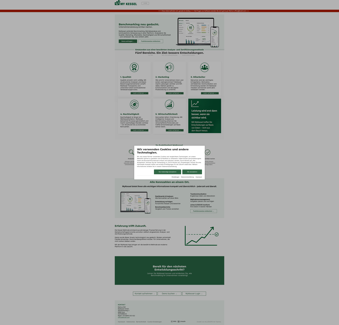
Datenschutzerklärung (187, 177)
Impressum (199, 177)
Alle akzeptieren (192, 172)
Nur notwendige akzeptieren (167, 172)
